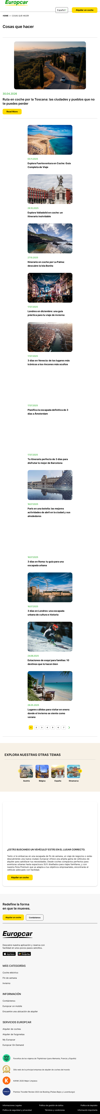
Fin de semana (10, 978)
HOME (5, 16)
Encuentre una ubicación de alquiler (20, 1011)
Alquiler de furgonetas (13, 1034)
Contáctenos (34, 917)
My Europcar (9, 1039)
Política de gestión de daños (51, 1105)
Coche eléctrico (10, 972)
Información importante (87, 1110)
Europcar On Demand (13, 1045)
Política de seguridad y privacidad (17, 1110)
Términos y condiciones (55, 1110)
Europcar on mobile (12, 1006)
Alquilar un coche (84, 10)
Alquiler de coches (12, 1029)
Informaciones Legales (12, 1105)
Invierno (6, 983)
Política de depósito (89, 1105)
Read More (12, 111)
